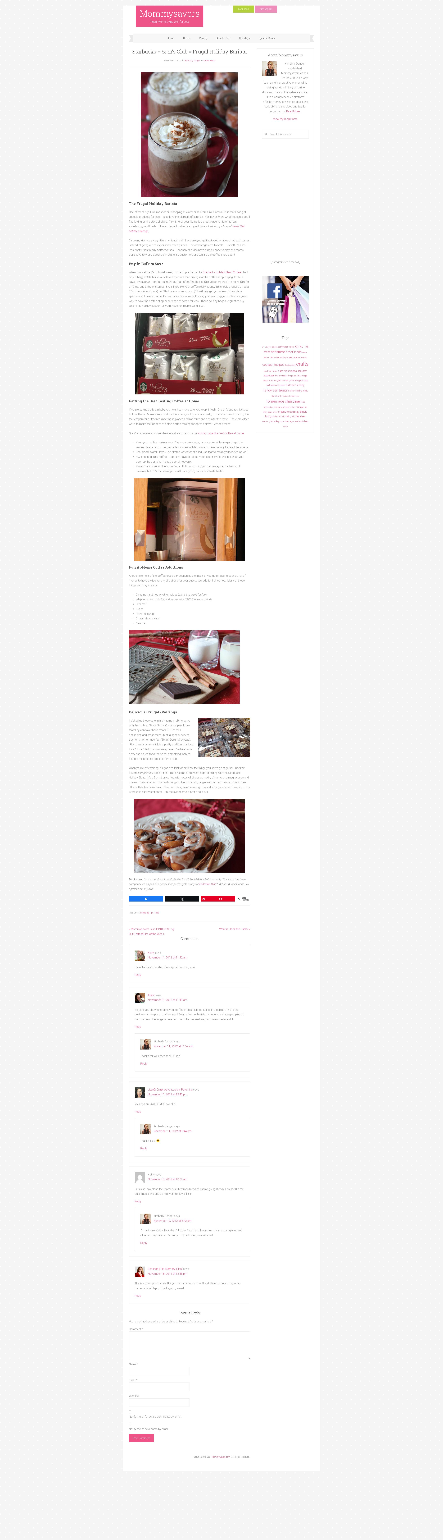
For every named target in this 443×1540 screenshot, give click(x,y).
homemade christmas (283, 401)
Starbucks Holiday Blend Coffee (222, 272)
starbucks (276, 416)
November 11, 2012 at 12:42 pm (167, 1094)
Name (133, 1364)
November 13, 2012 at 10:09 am (167, 1179)
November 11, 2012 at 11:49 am (167, 1000)
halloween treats (275, 390)
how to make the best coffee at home (220, 433)
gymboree (303, 380)
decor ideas (269, 375)
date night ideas (287, 370)
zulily (285, 426)
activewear (283, 346)
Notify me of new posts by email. (149, 1429)
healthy (291, 391)
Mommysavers (170, 13)
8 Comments (209, 60)
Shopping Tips (146, 913)
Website (134, 1396)
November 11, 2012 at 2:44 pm (172, 1131)
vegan (292, 421)
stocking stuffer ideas (294, 416)
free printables (281, 376)
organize (283, 411)
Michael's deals (289, 407)
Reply (138, 974)
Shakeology (293, 412)
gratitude (293, 380)
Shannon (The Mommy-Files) (165, 1269)
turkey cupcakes (281, 421)
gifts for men (282, 381)
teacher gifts (267, 421)
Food (157, 913)
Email (133, 1380)
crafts (302, 364)
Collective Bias (207, 884)
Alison (151, 995)
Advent (292, 347)
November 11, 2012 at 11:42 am (167, 957)
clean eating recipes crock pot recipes (291, 357)
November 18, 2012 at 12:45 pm (167, 1273)
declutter (302, 371)
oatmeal (300, 407)
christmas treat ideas (286, 352)
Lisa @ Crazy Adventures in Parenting (170, 1089)
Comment (136, 1329)
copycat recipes (273, 364)
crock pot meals (270, 371)
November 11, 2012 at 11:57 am (173, 1046)
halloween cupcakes (275, 385)
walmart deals (302, 421)
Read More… (293, 111)
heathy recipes (282, 396)
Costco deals (290, 365)
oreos (275, 412)
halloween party (295, 385)
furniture (272, 381)
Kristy (151, 952)
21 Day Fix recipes (269, 347)
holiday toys (294, 396)
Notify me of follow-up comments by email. (155, 1416)
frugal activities (294, 376)
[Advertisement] (285, 199)
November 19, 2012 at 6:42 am (172, 1220)
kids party (278, 407)
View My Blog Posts (285, 119)
